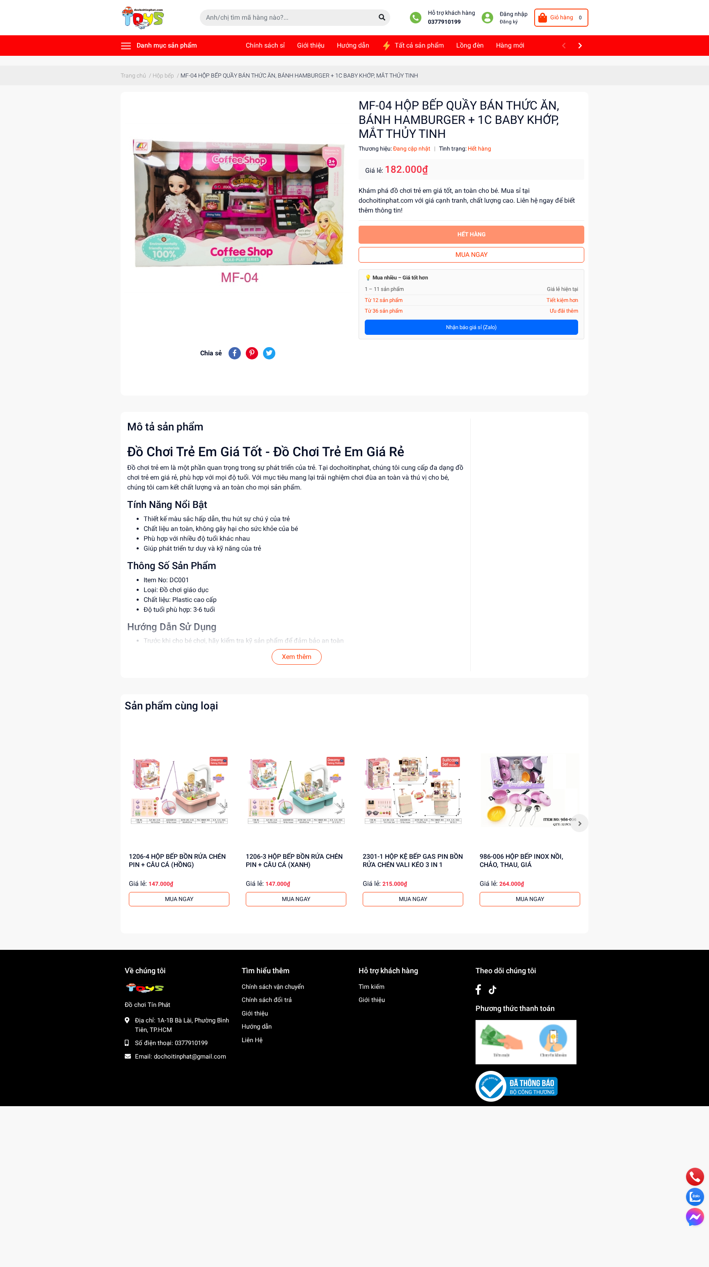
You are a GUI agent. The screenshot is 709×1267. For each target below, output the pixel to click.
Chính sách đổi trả (267, 1000)
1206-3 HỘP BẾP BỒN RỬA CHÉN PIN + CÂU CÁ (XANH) (294, 860)
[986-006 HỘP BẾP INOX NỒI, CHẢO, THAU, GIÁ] (530, 790)
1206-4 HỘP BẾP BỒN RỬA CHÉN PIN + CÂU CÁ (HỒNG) (177, 860)
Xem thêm (296, 657)
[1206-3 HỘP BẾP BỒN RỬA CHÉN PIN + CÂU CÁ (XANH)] (296, 790)
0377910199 (444, 21)
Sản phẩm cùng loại (171, 706)
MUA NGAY (471, 254)
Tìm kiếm (371, 986)
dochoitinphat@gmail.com (190, 1056)
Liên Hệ (252, 1040)
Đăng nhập (514, 14)
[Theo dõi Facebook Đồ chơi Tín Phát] (478, 990)
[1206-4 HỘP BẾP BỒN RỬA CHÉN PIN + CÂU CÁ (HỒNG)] (179, 790)
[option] (179, 823)
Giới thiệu (255, 1013)
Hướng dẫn (257, 1026)
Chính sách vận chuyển (273, 986)
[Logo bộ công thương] (517, 1086)
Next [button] (579, 823)
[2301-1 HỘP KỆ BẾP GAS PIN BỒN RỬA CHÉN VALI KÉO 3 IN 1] (413, 790)
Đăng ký (509, 22)
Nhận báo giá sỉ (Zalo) (471, 327)
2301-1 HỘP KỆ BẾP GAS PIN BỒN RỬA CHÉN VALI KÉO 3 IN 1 (413, 860)
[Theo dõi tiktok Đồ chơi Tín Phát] (492, 990)
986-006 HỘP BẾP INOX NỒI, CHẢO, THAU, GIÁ (521, 860)
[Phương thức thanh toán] (526, 1041)
